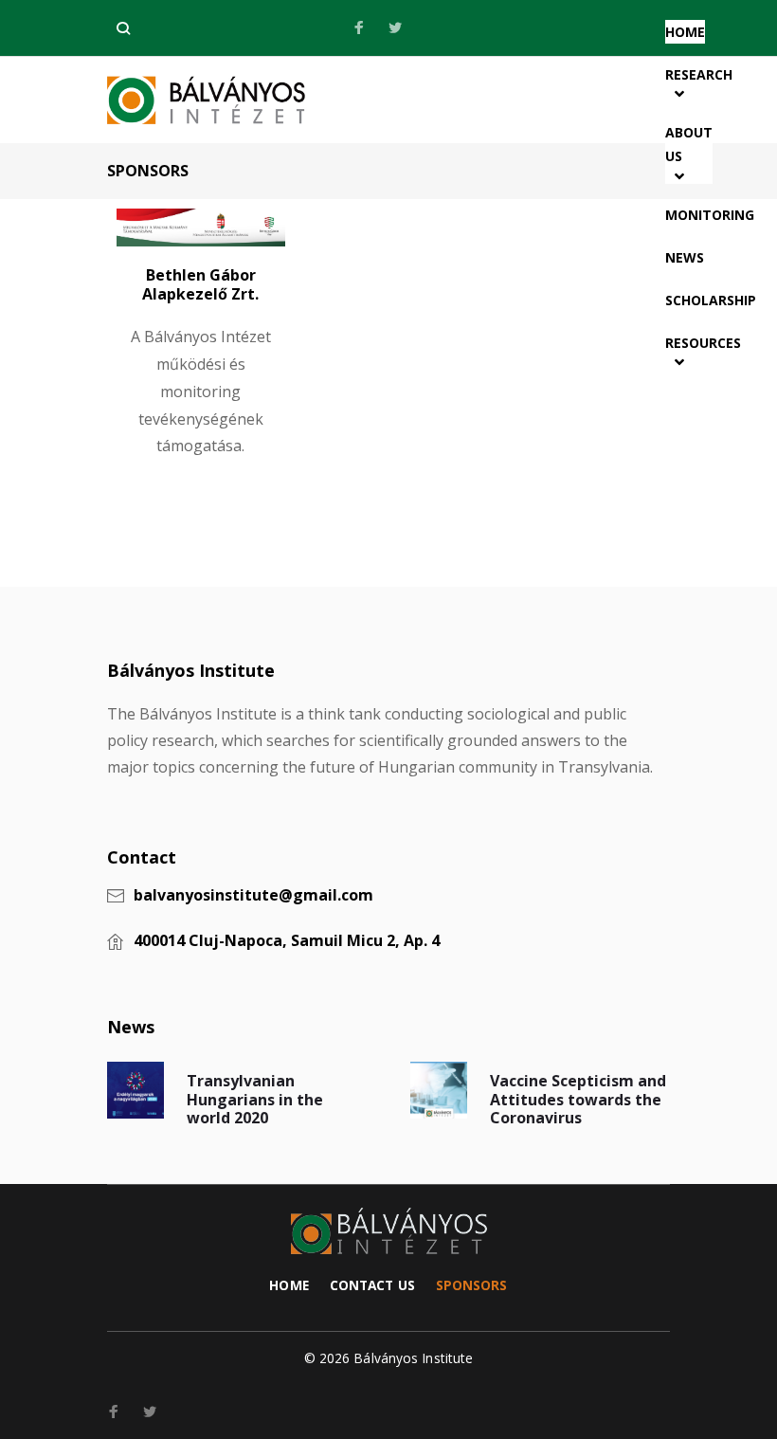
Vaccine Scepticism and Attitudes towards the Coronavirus (578, 1098)
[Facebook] (359, 28)
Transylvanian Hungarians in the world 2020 (255, 1098)
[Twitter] (395, 28)
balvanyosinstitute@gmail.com (253, 895)
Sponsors (472, 1285)
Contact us (372, 1285)
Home (288, 1285)
